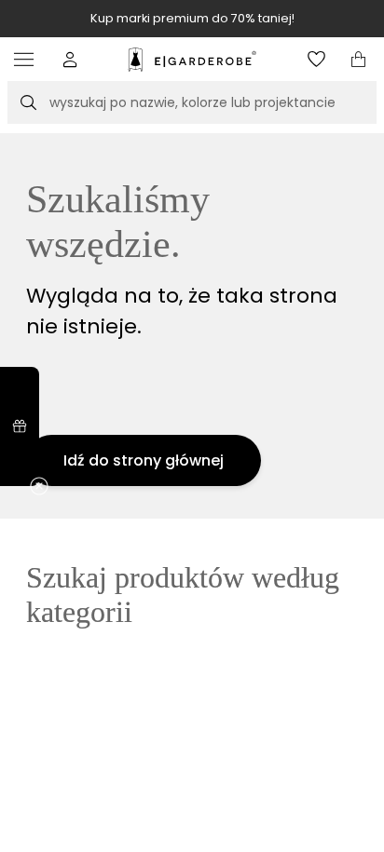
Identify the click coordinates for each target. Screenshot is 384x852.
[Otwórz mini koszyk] (358, 59)
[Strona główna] (192, 59)
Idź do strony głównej (143, 460)
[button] (70, 59)
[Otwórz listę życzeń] (316, 59)
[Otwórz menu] (28, 59)
